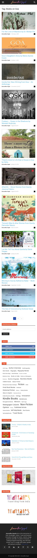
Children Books (7, 381)
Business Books (26, 379)
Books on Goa (6, 376)
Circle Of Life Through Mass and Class (22, 457)
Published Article (20, 407)
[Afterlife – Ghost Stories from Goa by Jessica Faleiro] (18, 176)
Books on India (15, 376)
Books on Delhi (23, 373)
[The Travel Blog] (18, 499)
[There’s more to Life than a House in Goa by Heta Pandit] (18, 143)
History (17, 390)
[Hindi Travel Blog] (18, 512)
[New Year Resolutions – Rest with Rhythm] (6, 451)
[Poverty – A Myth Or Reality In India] (6, 427)
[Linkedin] (14, 547)
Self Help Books (16, 410)
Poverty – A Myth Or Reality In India (21, 424)
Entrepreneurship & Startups (10, 384)
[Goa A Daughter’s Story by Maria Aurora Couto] (18, 45)
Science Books (6, 410)
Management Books (8, 401)
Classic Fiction (16, 381)
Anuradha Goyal (6, 34)
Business (5, 379)
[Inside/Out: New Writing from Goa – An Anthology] (18, 72)
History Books (24, 390)
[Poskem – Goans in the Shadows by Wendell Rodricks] (18, 104)
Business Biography (13, 379)
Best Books (6, 371)
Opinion (6, 407)
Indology (18, 396)
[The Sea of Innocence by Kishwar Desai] (18, 298)
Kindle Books (10, 398)
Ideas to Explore (7, 393)
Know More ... (25, 544)
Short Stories (26, 410)
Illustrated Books (17, 393)
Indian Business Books (9, 396)
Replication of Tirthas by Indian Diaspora (22, 441)
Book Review (15, 373)
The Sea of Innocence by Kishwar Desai (17, 309)
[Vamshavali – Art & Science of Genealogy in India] (6, 435)
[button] (3, 2)
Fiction (21, 384)
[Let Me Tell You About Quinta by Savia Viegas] (18, 239)
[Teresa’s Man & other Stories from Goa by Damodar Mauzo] (18, 208)
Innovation (26, 396)
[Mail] (18, 547)
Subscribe (31, 357)
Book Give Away (6, 373)
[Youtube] (32, 547)
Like (33, 346)
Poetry (11, 407)
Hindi (27, 384)
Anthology (5, 368)
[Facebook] (4, 547)
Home (3, 6)
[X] (28, 547)
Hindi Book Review (9, 387)
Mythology (24, 401)
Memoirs (17, 401)
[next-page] (21, 318)
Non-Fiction (26, 404)
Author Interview (15, 368)
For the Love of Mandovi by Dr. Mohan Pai (18, 32)
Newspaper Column (11, 405)
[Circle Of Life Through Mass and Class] (6, 459)
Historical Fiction (9, 390)
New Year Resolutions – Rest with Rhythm (23, 449)
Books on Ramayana (26, 376)
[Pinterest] (23, 547)
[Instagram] (9, 547)
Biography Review (23, 371)
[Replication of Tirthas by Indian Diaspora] (6, 443)
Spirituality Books (7, 413)
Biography (13, 371)
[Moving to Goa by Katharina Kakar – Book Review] (18, 268)
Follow (32, 349)
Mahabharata (23, 399)
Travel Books (17, 413)
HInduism (18, 387)
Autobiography (26, 368)
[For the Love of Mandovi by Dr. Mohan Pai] (18, 21)
